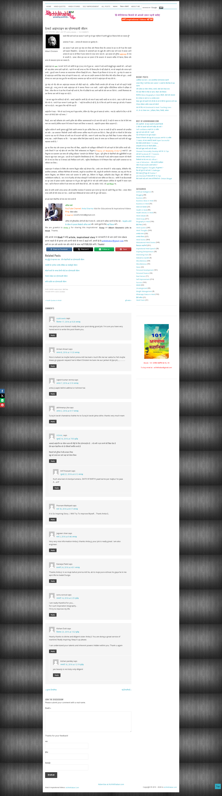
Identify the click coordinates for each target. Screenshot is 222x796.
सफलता (138, 285)
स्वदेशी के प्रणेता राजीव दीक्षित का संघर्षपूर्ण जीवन (61, 265)
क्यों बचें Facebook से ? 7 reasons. (147, 154)
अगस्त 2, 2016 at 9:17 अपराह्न (67, 411)
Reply (53, 335)
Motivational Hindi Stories (145, 242)
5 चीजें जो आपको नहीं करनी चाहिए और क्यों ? (149, 127)
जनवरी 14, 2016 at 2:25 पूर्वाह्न (67, 598)
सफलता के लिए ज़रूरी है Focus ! (146, 157)
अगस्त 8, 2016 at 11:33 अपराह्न (67, 352)
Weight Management (144, 291)
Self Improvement (143, 279)
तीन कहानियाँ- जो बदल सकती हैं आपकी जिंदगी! (149, 124)
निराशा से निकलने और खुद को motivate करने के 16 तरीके (153, 138)
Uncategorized (141, 288)
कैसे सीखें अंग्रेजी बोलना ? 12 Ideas (147, 143)
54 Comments (84, 32)
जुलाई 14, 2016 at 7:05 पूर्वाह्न (67, 438)
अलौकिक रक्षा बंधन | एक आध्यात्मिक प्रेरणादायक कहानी (152, 80)
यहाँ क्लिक (110, 224)
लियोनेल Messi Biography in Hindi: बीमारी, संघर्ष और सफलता (155, 95)
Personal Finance (142, 273)
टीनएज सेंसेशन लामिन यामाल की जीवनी (147, 104)
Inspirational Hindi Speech (145, 248)
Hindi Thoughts (142, 230)
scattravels (61, 318)
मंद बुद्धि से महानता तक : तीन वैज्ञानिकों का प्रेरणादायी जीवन (64, 259)
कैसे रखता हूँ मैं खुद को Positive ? (146, 173)
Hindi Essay (58, 289)
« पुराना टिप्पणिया (51, 690)
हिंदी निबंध (65, 289)
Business (139, 198)
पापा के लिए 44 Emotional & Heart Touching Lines (153, 107)
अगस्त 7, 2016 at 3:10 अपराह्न (67, 383)
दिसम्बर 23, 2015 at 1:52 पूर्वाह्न (67, 632)
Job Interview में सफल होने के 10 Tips (148, 176)
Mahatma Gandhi (142, 258)
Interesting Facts (142, 255)
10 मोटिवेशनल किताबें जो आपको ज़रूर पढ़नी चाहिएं (137, 15)
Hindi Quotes (141, 228)
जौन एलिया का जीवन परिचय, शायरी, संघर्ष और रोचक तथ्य (153, 89)
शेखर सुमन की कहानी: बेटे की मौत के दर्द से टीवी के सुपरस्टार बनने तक (156, 101)
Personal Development (144, 270)
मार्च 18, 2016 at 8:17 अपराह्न (67, 509)
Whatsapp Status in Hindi (145, 294)
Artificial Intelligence (143, 192)
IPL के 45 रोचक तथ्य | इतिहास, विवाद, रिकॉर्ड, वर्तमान (152, 110)
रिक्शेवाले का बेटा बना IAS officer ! (146, 159)
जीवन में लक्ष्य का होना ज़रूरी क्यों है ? (146, 165)
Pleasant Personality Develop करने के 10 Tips (152, 151)
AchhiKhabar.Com (72, 787)
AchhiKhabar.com (170, 787)
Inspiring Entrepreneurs (144, 251)
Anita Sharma (87, 208)
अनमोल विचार (140, 236)
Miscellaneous (141, 261)
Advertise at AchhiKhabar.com (111, 784)
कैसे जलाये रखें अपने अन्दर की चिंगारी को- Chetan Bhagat (154, 178)
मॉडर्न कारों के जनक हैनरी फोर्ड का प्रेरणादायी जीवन (62, 270)
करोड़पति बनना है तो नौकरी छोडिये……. (147, 146)
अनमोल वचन (140, 233)
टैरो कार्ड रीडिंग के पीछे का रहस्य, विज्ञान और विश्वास (151, 92)
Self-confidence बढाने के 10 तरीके (147, 129)
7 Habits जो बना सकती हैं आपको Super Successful (152, 140)
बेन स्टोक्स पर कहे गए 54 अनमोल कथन (147, 98)
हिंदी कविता (139, 297)
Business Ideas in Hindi (144, 201)
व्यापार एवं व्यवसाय (141, 207)
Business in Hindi (142, 204)
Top (218, 786)
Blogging (139, 195)
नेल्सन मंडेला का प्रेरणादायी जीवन (56, 276)
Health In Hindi (141, 210)
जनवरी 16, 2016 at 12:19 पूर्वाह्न (71, 664)
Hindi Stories (141, 240)
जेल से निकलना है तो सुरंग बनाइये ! (146, 135)
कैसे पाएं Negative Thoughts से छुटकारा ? (149, 168)
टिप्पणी (48, 708)
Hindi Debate (141, 216)
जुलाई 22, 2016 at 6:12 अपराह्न (71, 474)
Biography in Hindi (143, 221)
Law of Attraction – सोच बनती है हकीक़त (149, 162)
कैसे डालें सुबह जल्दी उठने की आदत (146, 148)
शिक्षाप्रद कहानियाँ (141, 245)
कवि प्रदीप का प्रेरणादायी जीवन (55, 281)
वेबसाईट (48, 763)
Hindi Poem (140, 300)
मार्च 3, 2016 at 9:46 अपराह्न (66, 536)
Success (139, 282)
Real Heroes (140, 276)
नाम (46, 741)
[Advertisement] (156, 47)
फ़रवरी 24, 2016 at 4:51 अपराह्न (68, 567)
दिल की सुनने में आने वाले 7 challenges (148, 170)
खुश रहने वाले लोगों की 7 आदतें (145, 132)
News (138, 267)
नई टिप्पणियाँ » (126, 690)
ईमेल (46, 752)
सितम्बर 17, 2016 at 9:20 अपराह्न (68, 322)
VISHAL (59, 435)
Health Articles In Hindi (144, 213)
